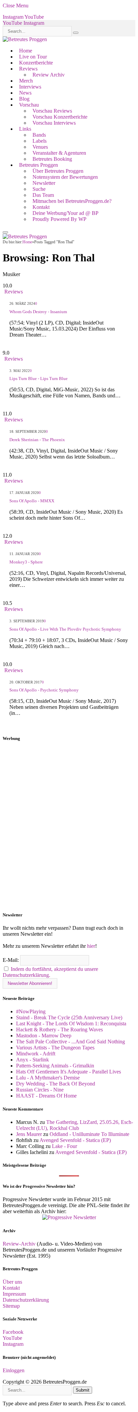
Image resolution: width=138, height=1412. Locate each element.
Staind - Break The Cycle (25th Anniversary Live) (69, 1017)
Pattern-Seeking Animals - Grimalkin (55, 1065)
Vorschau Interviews (54, 123)
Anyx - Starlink (32, 1059)
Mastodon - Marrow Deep (43, 1035)
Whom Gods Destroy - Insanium (38, 311)
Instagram (13, 1344)
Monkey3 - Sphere (26, 561)
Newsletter (43, 183)
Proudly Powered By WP (59, 219)
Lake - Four (64, 1146)
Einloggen (13, 1370)
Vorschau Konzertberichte (59, 117)
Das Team (43, 195)
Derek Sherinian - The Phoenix (37, 439)
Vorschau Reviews (52, 111)
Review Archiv (48, 75)
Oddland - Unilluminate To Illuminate (89, 1134)
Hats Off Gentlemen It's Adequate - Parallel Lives (68, 1071)
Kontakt (41, 207)
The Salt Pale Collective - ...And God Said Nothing (70, 1041)
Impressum (14, 1294)
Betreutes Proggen (38, 165)
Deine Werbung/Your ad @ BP (65, 213)
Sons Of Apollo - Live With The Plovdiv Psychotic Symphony (65, 629)
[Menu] (5, 232)
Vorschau (29, 105)
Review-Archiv (19, 1244)
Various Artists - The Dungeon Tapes (55, 1047)
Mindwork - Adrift (35, 1053)
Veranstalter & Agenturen (59, 153)
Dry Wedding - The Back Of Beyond (55, 1083)
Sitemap (11, 1306)
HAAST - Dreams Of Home (46, 1096)
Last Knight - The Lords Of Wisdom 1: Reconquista (71, 1023)
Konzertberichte (36, 63)
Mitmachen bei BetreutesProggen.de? (72, 201)
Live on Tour (33, 56)
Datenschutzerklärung (26, 1300)
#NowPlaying (31, 1011)
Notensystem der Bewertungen (65, 177)
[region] (69, 827)
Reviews (28, 69)
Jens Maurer (29, 1134)
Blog (24, 99)
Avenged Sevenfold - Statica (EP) (75, 1140)
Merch (26, 81)
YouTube (12, 1338)
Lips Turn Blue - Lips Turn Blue (38, 378)
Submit (82, 1390)
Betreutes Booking (52, 159)
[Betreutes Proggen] (25, 39)
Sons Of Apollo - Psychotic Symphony (44, 689)
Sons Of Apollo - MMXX (31, 500)
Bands (39, 135)
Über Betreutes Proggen (57, 171)
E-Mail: (11, 960)
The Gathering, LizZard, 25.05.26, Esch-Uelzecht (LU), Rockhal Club (74, 1125)
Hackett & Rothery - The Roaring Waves (59, 1029)
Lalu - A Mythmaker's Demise (48, 1077)
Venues (40, 147)
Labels (39, 141)
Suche (39, 189)
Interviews (30, 87)
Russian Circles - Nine (40, 1090)
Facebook (13, 1332)
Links (25, 129)
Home (25, 50)
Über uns (12, 1282)
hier (91, 946)
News (25, 93)
